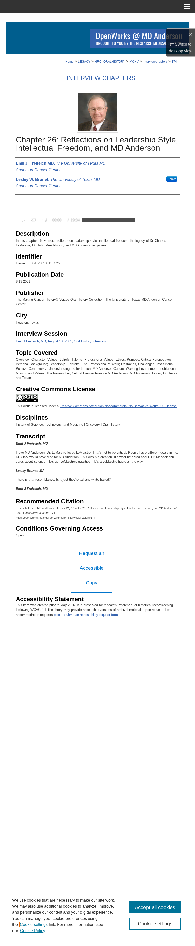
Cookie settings (34, 924)
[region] (97, 915)
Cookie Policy (32, 930)
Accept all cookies (155, 907)
